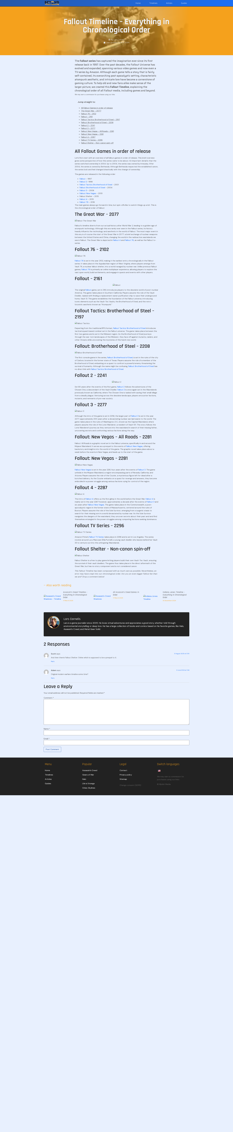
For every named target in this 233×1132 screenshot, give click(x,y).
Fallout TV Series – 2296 (92, 140)
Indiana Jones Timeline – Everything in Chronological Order (175, 595)
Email (47, 739)
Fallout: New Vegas (88, 193)
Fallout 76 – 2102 (88, 113)
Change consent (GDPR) (130, 785)
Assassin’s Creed (89, 770)
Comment (49, 698)
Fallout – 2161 (87, 116)
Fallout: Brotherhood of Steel (92, 187)
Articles (169, 3)
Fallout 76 (84, 202)
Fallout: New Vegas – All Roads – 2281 (97, 131)
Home (138, 3)
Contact (123, 770)
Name (47, 729)
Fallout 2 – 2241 (88, 125)
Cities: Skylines (88, 788)
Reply (52, 661)
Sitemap (123, 779)
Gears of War (88, 774)
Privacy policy (126, 774)
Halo (84, 779)
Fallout (82, 179)
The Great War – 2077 (91, 111)
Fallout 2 (83, 181)
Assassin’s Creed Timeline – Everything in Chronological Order (75, 595)
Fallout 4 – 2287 (88, 137)
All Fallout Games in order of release (97, 108)
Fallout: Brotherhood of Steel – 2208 (97, 122)
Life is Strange (88, 783)
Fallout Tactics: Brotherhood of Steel (96, 184)
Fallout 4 (83, 199)
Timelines (153, 3)
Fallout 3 (83, 190)
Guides (184, 3)
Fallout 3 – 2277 (88, 128)
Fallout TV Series (96, 537)
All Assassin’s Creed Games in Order (126, 593)
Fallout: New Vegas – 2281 (92, 134)
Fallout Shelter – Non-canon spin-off (97, 143)
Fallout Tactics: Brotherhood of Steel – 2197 (100, 119)
